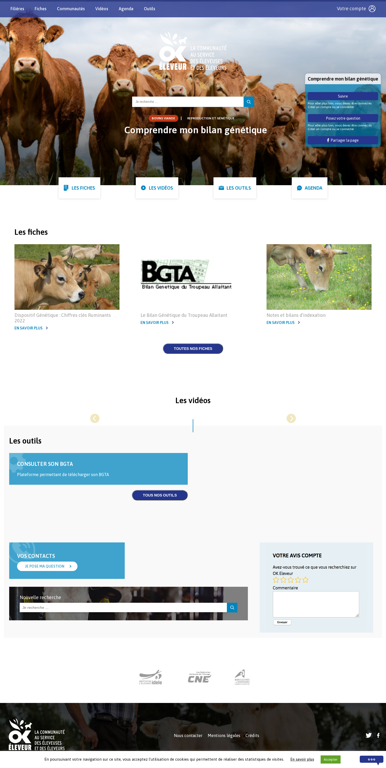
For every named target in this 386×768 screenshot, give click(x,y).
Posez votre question (343, 118)
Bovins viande (163, 118)
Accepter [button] (330, 759)
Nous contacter (188, 735)
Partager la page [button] (344, 140)
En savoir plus (28, 328)
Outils (149, 8)
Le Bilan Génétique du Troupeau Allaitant (183, 315)
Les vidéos (161, 188)
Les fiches (83, 188)
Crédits (252, 735)
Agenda (126, 8)
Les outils (239, 188)
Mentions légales (224, 735)
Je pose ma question (44, 566)
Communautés (71, 8)
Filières (17, 8)
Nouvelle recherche (40, 597)
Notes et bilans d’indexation (296, 315)
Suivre (343, 96)
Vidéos (101, 8)
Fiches (40, 8)
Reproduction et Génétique (210, 118)
